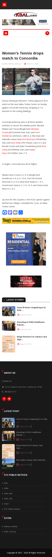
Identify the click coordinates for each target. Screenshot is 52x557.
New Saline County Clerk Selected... (31, 460)
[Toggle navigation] (4, 4)
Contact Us (7, 381)
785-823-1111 (10, 391)
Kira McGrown (28, 139)
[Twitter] (9, 399)
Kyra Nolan (16, 142)
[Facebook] (4, 399)
